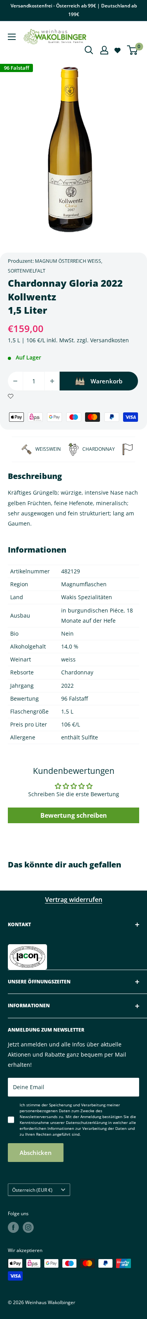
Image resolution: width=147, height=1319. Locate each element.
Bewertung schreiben (73, 815)
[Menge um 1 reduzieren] (15, 381)
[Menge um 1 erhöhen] (52, 381)
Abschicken (36, 1152)
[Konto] (104, 50)
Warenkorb (106, 381)
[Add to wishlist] (10, 395)
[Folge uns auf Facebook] (13, 1227)
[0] (133, 50)
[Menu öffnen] (12, 37)
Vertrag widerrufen (73, 899)
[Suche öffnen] (89, 50)
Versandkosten (109, 340)
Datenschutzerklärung (86, 1122)
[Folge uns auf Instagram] (28, 1227)
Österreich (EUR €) (32, 1190)
